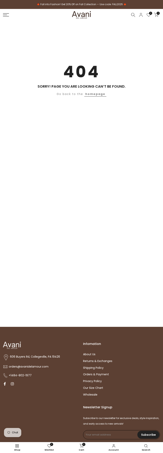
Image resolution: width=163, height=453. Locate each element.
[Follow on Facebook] (5, 384)
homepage (95, 94)
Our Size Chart (93, 388)
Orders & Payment (96, 374)
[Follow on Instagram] (12, 384)
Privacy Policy (92, 381)
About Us (89, 354)
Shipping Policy (93, 368)
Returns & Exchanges (97, 361)
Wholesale (90, 395)
